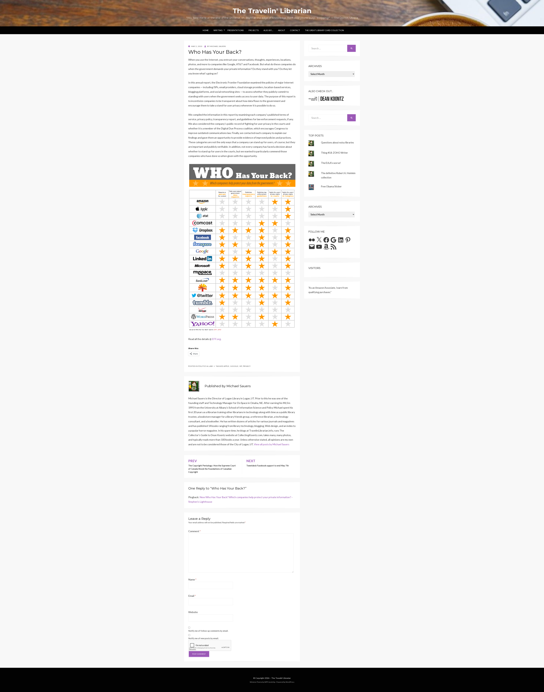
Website (193, 612)
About (281, 30)
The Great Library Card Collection (324, 30)
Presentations (235, 30)
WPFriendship (269, 682)
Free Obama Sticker (331, 186)
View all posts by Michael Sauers (271, 444)
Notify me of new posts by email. (203, 638)
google (234, 366)
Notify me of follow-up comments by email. (208, 631)
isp (240, 366)
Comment (194, 531)
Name (192, 579)
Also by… (268, 30)
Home (206, 30)
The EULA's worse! (331, 162)
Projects (253, 30)
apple (226, 366)
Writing (218, 30)
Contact (295, 30)
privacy (247, 366)
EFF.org (216, 339)
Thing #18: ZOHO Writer (334, 152)
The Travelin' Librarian (272, 11)
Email (192, 595)
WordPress (290, 682)
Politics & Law (205, 366)
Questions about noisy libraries (337, 142)
